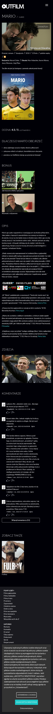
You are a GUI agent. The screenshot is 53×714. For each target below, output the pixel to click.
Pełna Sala (42, 336)
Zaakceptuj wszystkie (26, 702)
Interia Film (42, 303)
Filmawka (5, 326)
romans (10, 53)
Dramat (7, 632)
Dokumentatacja (26, 708)
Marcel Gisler (14, 60)
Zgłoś (33, 409)
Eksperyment (9, 642)
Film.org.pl (20, 310)
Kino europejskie (10, 611)
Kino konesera (9, 614)
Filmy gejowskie (10, 593)
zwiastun (43, 26)
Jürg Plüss (16, 63)
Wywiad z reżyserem (10, 213)
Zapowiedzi (8, 603)
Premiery (7, 601)
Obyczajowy (8, 634)
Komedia (7, 629)
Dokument (8, 637)
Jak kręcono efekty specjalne (13, 191)
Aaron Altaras (44, 60)
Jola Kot (10, 492)
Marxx (9, 477)
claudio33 (10, 409)
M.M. (9, 512)
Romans (7, 627)
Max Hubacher (33, 60)
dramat (4, 53)
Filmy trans (8, 598)
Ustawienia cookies (26, 695)
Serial (6, 640)
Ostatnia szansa (10, 606)
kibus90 (10, 426)
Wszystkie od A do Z (11, 619)
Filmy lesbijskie (9, 596)
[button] (18, 119)
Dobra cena (8, 609)
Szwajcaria (19, 53)
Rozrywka (7, 616)
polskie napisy (45, 53)
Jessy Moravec (7, 63)
